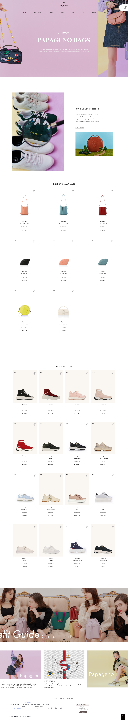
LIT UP (51, 458)
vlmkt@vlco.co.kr (39, 706)
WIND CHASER (24, 509)
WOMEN (51, 12)
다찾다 (123, 8)
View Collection (79, 128)
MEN (62, 12)
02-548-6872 (17, 708)
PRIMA (24, 560)
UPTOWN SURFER (103, 458)
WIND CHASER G (77, 458)
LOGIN (104, 4)
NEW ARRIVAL (37, 12)
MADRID (77, 407)
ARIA (77, 509)
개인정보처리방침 (71, 698)
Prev (4, 38)
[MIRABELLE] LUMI (63, 324)
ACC (83, 12)
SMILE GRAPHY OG (24, 407)
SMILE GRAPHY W (51, 407)
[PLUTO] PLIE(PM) (24, 223)
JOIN (108, 4)
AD (103, 407)
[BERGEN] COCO (24, 324)
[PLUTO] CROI (24, 273)
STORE (105, 12)
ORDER (114, 4)
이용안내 (62, 698)
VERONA (51, 560)
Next (123, 38)
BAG (73, 12)
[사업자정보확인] (27, 702)
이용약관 (55, 698)
